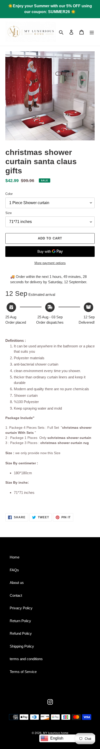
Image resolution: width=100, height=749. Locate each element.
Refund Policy (21, 633)
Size (8, 213)
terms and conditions (26, 659)
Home (14, 557)
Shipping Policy (22, 646)
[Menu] (92, 32)
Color (9, 194)
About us (17, 583)
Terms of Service (23, 672)
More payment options (50, 263)
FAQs (14, 570)
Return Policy (20, 621)
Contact (16, 595)
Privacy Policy (21, 608)
